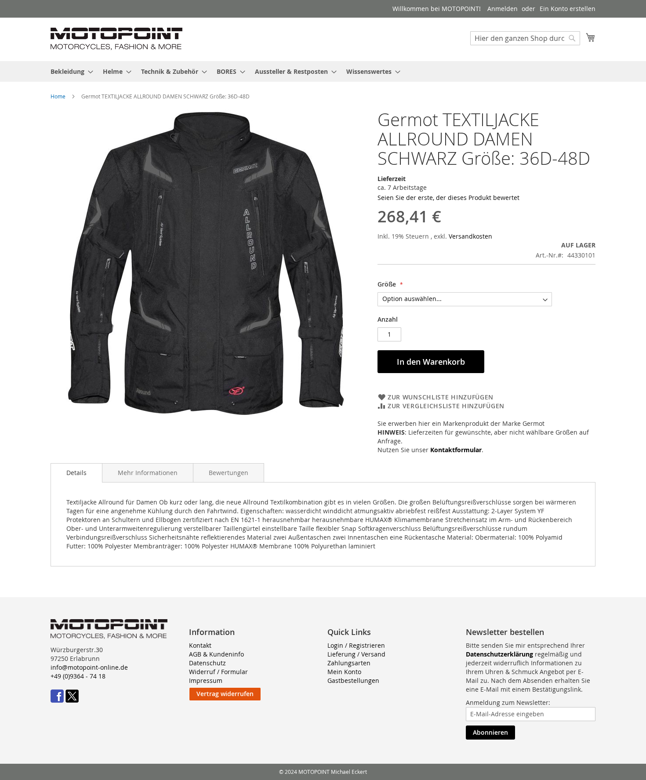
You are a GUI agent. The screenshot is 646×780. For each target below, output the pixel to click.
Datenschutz (207, 663)
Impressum (205, 680)
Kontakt (200, 645)
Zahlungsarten (348, 663)
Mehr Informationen (148, 472)
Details (76, 472)
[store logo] (116, 39)
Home (58, 96)
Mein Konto (344, 672)
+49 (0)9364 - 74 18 (78, 676)
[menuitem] (69, 71)
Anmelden (502, 8)
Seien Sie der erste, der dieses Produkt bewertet (448, 197)
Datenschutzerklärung (499, 654)
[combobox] (525, 38)
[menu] (323, 71)
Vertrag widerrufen (225, 693)
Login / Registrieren (356, 645)
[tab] (76, 473)
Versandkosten (470, 236)
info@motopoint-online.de (89, 667)
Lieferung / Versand (356, 654)
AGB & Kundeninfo (216, 654)
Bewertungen (228, 472)
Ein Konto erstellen (567, 8)
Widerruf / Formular (218, 672)
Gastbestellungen (353, 680)
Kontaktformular (456, 450)
